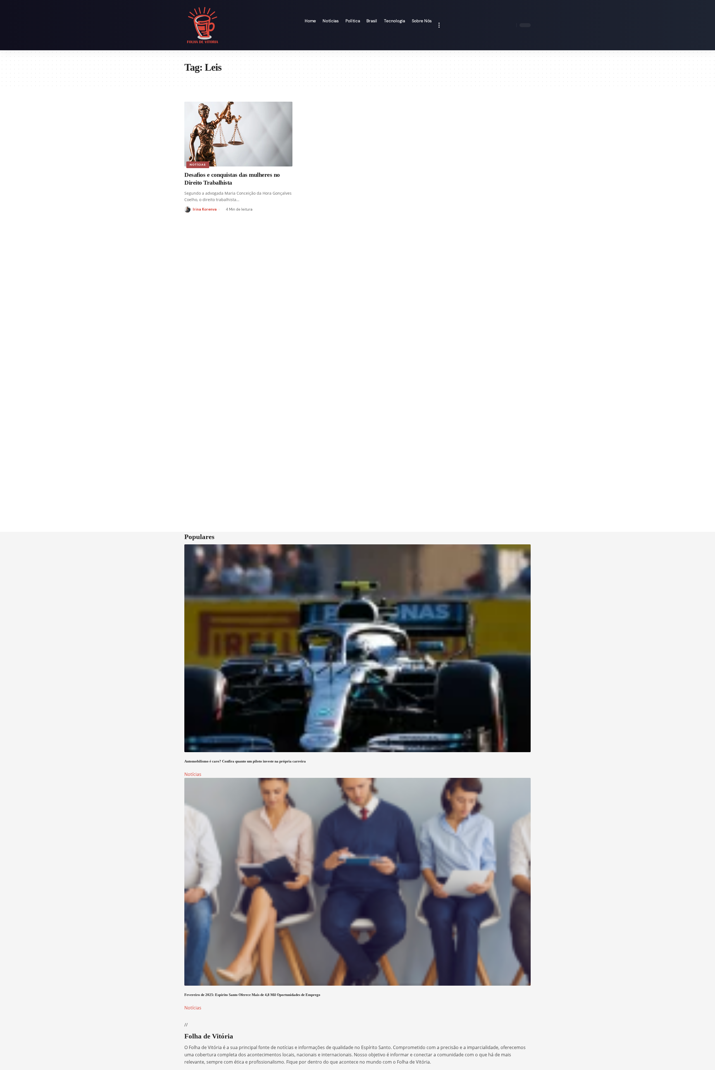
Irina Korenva (205, 209)
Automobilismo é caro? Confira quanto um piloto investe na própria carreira (245, 761)
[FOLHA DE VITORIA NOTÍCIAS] (202, 25)
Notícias (198, 164)
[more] (439, 25)
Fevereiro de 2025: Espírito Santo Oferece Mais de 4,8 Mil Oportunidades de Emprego (252, 995)
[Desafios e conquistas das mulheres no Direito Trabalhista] (238, 134)
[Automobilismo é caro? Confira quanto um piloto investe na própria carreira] (357, 648)
